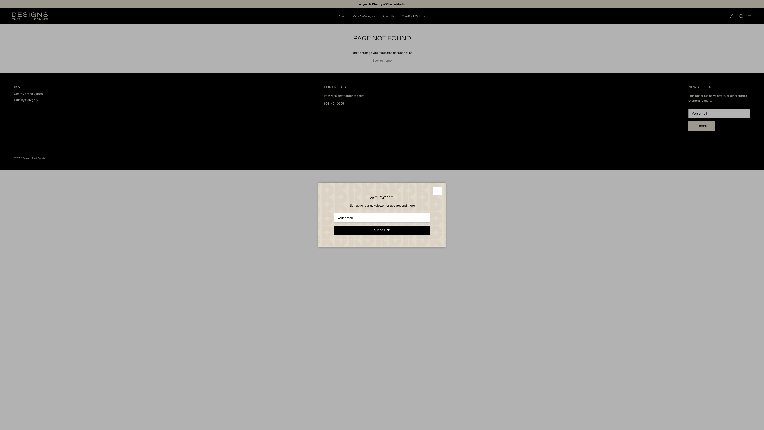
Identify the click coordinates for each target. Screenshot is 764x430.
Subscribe (382, 230)
